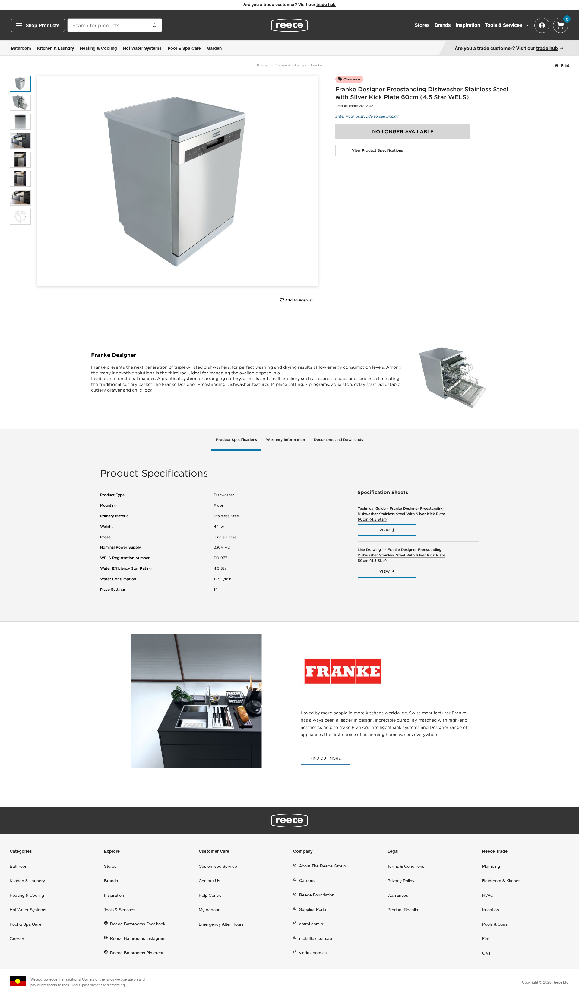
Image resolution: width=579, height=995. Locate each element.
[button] (311, 181)
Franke (316, 65)
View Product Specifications (377, 150)
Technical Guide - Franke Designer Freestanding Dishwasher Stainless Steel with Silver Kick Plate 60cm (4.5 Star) (401, 513)
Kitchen (263, 65)
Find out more (325, 758)
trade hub (326, 5)
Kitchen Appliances (290, 65)
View (384, 530)
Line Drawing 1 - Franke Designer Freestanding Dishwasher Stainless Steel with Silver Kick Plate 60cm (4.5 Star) (401, 555)
